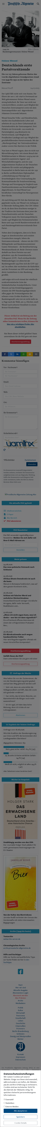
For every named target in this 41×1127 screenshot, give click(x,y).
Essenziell (9, 1099)
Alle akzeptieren (20, 1110)
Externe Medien (12, 1106)
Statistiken (9, 1103)
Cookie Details (20, 1122)
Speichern (20, 1116)
